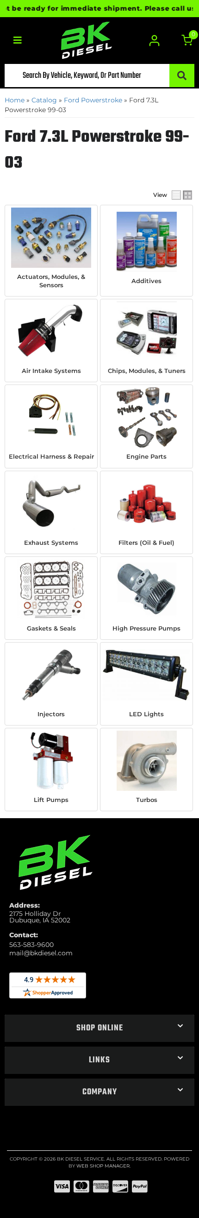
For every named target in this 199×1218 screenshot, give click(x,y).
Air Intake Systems (51, 370)
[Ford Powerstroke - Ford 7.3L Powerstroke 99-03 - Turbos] (146, 761)
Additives (146, 280)
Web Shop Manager (103, 1166)
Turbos (146, 799)
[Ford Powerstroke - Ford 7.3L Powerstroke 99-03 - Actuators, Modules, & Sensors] (51, 238)
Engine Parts (146, 456)
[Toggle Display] (182, 195)
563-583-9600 (31, 944)
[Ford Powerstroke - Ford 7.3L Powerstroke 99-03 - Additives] (146, 242)
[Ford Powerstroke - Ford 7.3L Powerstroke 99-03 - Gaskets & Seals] (51, 589)
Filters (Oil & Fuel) (146, 542)
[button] (99, 75)
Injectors (51, 714)
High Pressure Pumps (146, 628)
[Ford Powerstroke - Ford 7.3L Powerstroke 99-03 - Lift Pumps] (51, 761)
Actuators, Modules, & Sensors (51, 281)
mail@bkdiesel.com (41, 953)
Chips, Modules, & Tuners (147, 370)
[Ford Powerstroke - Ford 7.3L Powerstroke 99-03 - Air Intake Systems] (51, 332)
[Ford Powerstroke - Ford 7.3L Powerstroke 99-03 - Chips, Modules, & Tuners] (146, 332)
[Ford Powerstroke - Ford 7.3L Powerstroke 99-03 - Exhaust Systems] (51, 503)
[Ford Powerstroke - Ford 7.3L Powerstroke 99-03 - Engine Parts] (146, 417)
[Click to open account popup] (154, 40)
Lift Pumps (51, 799)
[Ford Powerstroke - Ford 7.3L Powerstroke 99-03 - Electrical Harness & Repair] (51, 417)
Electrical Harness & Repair (51, 456)
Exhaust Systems (51, 542)
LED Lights (146, 714)
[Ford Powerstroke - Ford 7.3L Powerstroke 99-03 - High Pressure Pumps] (146, 589)
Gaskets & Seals (51, 628)
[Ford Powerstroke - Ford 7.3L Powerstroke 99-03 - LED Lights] (146, 675)
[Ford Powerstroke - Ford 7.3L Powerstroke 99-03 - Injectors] (51, 675)
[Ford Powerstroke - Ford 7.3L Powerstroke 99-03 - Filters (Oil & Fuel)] (146, 503)
